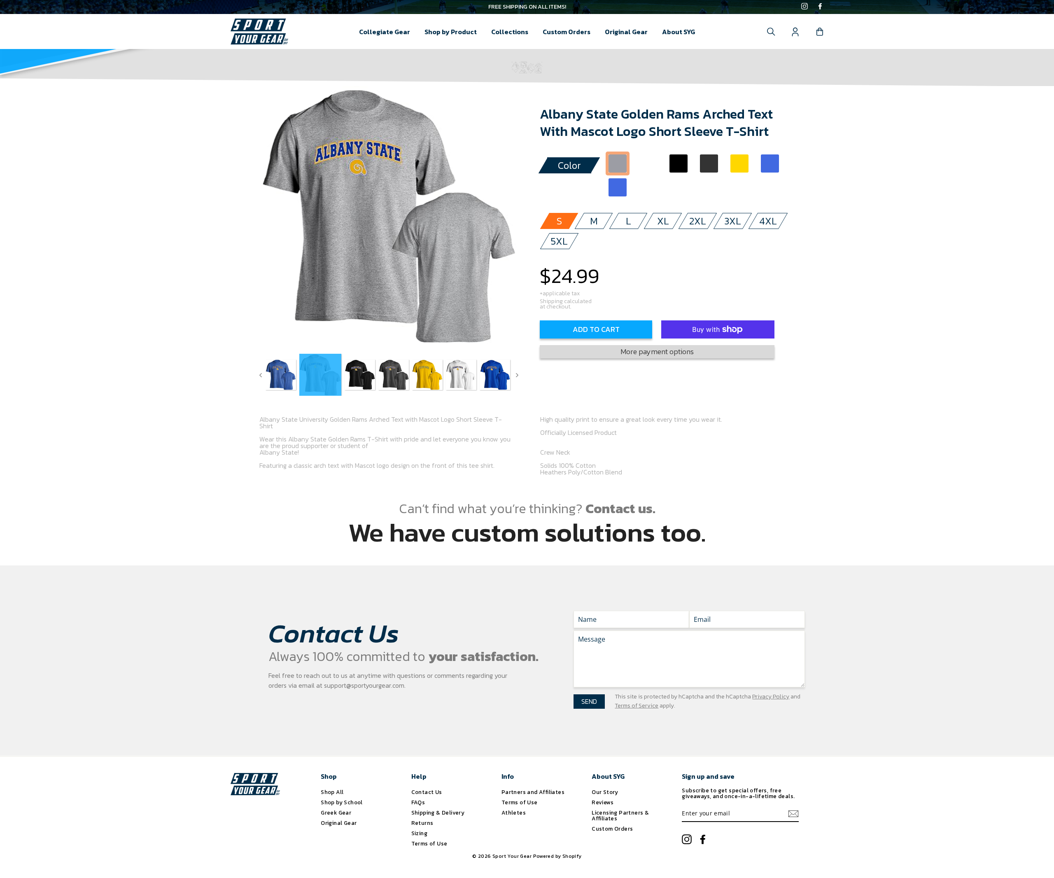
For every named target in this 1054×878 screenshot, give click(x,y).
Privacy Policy (770, 696)
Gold (739, 163)
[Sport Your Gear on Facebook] (820, 7)
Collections (509, 32)
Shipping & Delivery (438, 812)
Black (678, 163)
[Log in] (795, 31)
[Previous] (260, 375)
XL (663, 221)
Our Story (605, 792)
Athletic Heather (618, 163)
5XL (559, 241)
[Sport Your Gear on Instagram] (804, 7)
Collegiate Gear (384, 32)
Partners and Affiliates (532, 792)
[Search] (771, 31)
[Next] (517, 375)
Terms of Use (429, 843)
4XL (768, 221)
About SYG (678, 32)
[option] (527, 7)
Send (589, 701)
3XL (732, 221)
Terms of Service (636, 705)
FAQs (418, 802)
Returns (422, 823)
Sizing (419, 833)
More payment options (657, 351)
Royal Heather (618, 187)
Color (569, 165)
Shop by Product (450, 32)
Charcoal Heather (709, 163)
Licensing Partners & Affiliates (620, 815)
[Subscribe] (793, 814)
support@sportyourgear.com (364, 685)
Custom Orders (566, 32)
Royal (770, 163)
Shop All (332, 792)
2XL (697, 221)
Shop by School (342, 802)
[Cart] (819, 31)
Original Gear (626, 32)
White (648, 163)
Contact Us (426, 792)
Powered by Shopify (557, 856)
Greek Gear (336, 812)
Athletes (513, 812)
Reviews (602, 802)
